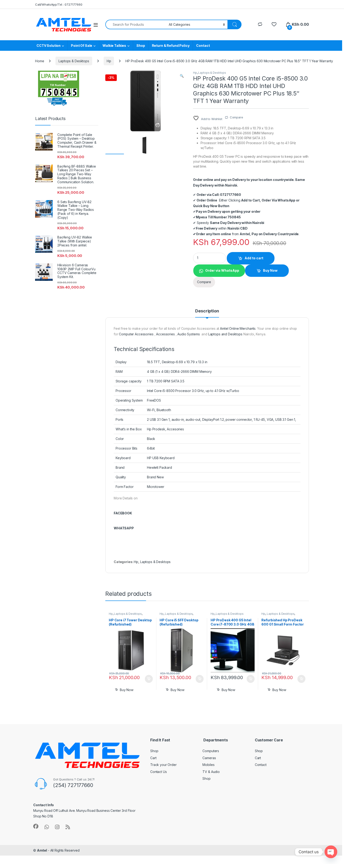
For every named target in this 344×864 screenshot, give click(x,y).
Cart (153, 758)
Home (39, 61)
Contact (203, 46)
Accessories (165, 334)
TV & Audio (211, 772)
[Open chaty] (331, 852)
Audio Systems (188, 334)
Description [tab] (207, 311)
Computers (210, 751)
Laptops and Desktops (225, 334)
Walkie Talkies (114, 46)
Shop (140, 46)
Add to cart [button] (149, 679)
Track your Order (163, 765)
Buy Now (270, 270)
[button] (182, 76)
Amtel (42, 850)
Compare (236, 117)
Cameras (209, 758)
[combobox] (135, 24)
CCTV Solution (49, 46)
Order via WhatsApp (222, 270)
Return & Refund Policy (171, 46)
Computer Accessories (136, 334)
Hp (109, 61)
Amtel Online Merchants (238, 328)
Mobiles (208, 765)
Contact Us (158, 772)
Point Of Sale (81, 46)
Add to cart (254, 258)
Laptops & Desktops (74, 61)
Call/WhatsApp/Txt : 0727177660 (58, 4)
